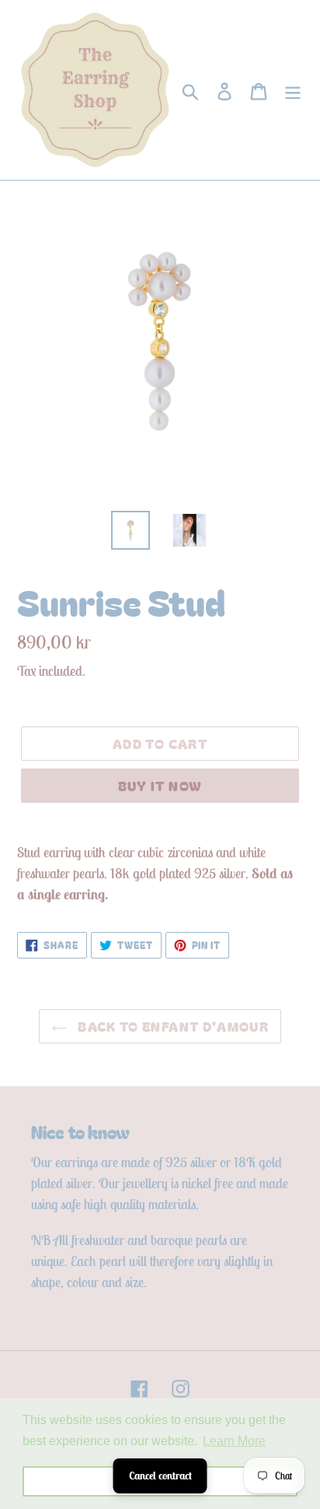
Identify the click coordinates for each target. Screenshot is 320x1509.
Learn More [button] (234, 1440)
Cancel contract (160, 1476)
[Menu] (293, 90)
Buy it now (160, 785)
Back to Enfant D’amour (172, 1026)
